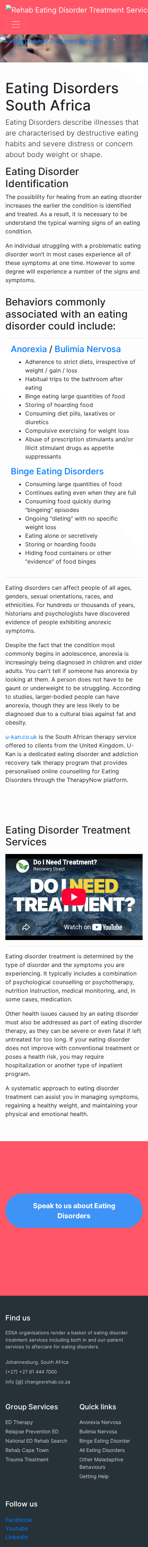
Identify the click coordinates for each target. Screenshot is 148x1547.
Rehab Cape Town (26, 1450)
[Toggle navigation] (16, 24)
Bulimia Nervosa (88, 349)
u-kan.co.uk (21, 736)
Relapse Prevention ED (32, 1431)
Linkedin (16, 1537)
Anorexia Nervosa (100, 1422)
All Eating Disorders (102, 1450)
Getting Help (94, 1476)
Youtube (16, 1528)
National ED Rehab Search (36, 1441)
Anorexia (29, 349)
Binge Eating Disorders (57, 471)
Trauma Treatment (26, 1459)
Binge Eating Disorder (104, 1441)
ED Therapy (19, 1422)
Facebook (18, 1519)
